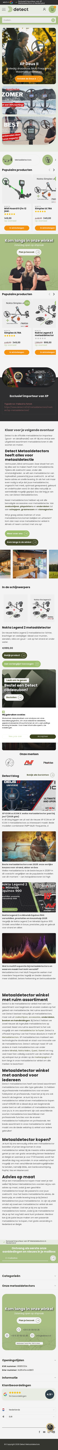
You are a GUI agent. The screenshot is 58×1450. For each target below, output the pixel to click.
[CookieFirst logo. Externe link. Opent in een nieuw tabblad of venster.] (3, 712)
